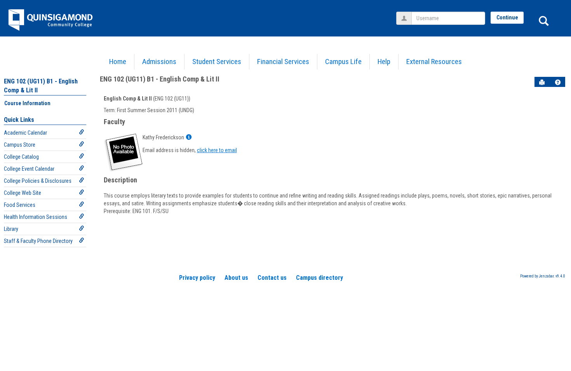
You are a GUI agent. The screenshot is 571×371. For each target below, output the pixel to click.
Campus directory (319, 277)
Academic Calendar (25, 133)
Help (384, 61)
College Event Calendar (29, 169)
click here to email (217, 150)
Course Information (27, 103)
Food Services (19, 205)
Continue (507, 17)
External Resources (434, 61)
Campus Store (19, 145)
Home (117, 61)
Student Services (216, 61)
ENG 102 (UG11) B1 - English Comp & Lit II (159, 79)
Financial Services (283, 61)
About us (236, 277)
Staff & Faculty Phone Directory (38, 241)
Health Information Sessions (35, 217)
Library (11, 229)
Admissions (159, 61)
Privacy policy (197, 277)
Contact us (272, 277)
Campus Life (343, 61)
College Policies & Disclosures (37, 181)
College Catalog (21, 157)
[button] (557, 82)
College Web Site (22, 193)
